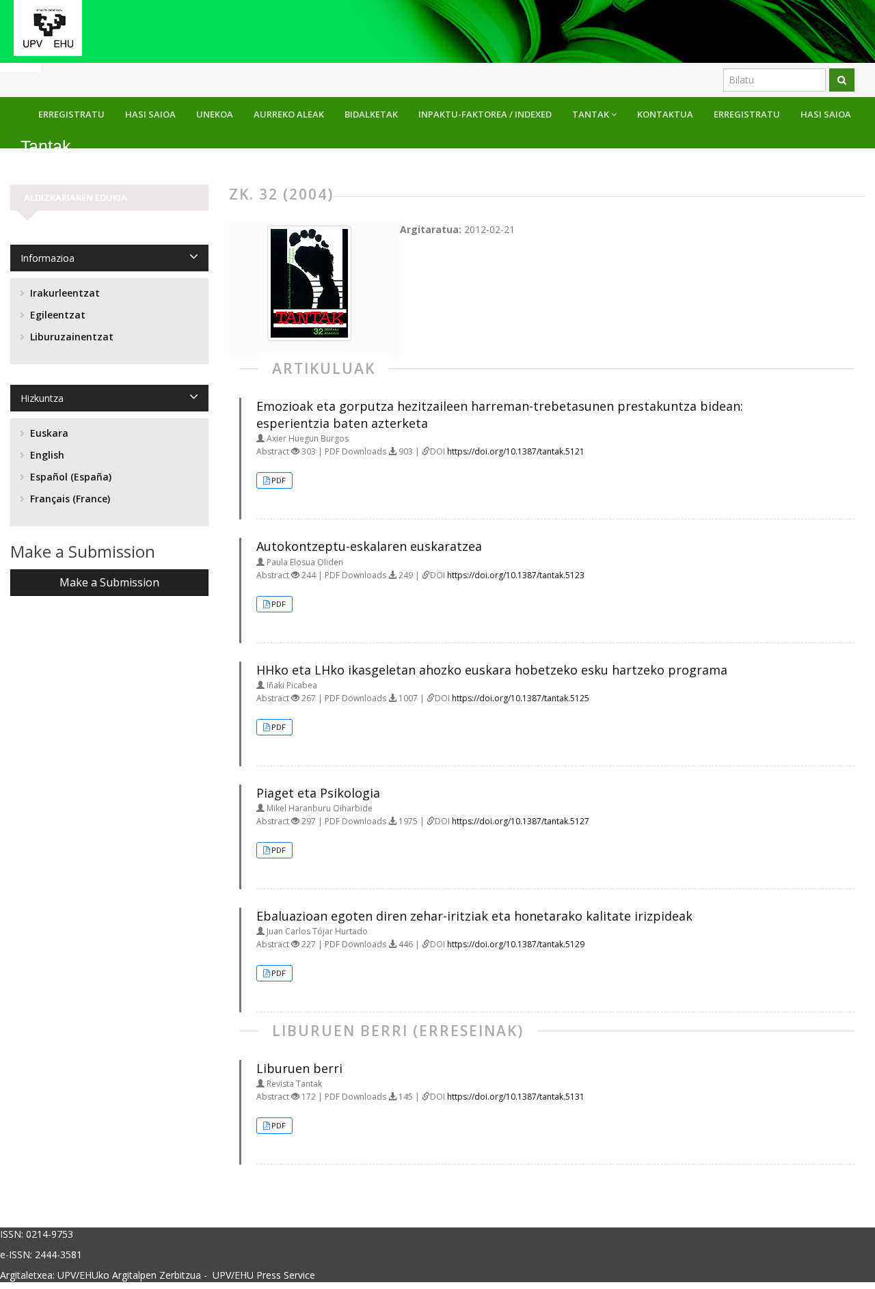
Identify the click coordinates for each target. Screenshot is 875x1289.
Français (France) (68, 498)
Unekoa (214, 114)
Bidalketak (371, 114)
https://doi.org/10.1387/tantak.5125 (520, 698)
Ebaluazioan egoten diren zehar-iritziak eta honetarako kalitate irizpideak (474, 916)
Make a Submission (109, 582)
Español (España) (69, 476)
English (45, 454)
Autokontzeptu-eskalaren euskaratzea (369, 546)
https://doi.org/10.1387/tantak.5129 (515, 944)
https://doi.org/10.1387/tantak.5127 (520, 821)
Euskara (47, 432)
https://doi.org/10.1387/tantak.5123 (515, 575)
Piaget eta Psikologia (318, 793)
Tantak (591, 114)
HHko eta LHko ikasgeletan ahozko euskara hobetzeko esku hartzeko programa (491, 670)
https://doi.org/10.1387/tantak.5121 (515, 451)
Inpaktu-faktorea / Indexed (485, 114)
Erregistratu (747, 114)
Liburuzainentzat (70, 336)
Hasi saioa (825, 114)
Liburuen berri (299, 1068)
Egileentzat (56, 314)
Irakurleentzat (63, 292)
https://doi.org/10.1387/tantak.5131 (515, 1096)
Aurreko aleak (289, 114)
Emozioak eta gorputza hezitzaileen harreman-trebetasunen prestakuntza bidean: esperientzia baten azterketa (499, 414)
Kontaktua (665, 114)
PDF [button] (278, 480)
